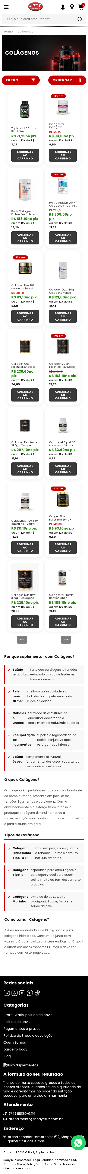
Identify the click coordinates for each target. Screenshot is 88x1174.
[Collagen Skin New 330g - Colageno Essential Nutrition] (25, 577)
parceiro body (15, 1049)
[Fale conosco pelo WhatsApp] (78, 1142)
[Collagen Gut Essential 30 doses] (25, 346)
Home (8, 31)
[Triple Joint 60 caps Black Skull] (25, 109)
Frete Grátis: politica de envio (28, 1014)
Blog (7, 1056)
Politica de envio (17, 1021)
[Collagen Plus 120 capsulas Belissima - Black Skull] (25, 268)
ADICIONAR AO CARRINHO (25, 155)
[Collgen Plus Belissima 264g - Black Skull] (63, 499)
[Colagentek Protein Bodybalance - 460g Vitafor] (63, 577)
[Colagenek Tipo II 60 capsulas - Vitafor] (25, 501)
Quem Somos (14, 1042)
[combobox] (40, 19)
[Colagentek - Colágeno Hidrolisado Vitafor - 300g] (63, 107)
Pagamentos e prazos (21, 1028)
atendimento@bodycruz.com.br (36, 1119)
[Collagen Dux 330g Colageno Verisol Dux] (63, 270)
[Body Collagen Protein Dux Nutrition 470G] (25, 190)
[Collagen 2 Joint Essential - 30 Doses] (63, 346)
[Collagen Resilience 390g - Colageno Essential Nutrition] (25, 425)
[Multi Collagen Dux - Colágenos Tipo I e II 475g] (63, 185)
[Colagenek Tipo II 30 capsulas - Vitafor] (63, 425)
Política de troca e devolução (28, 1035)
